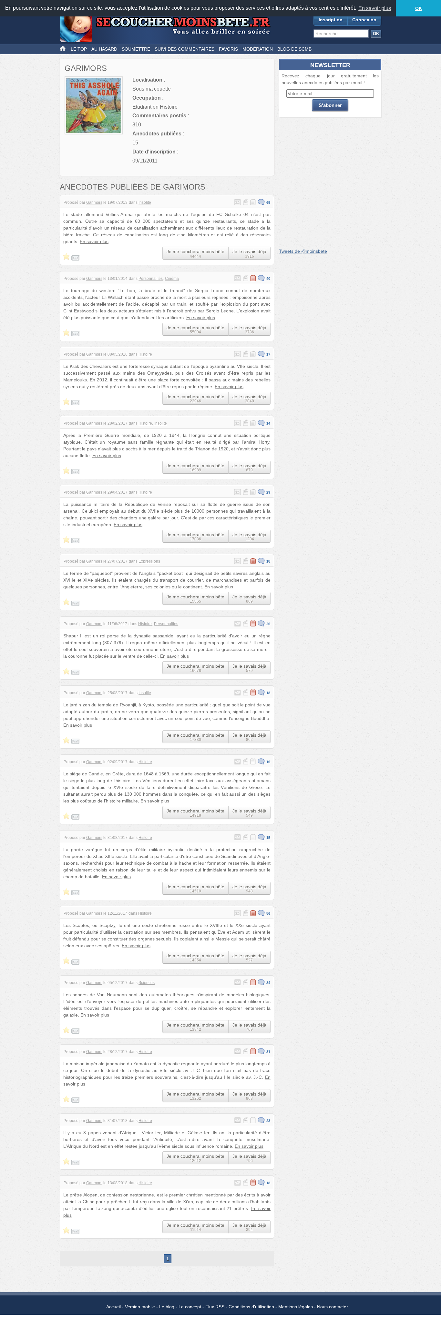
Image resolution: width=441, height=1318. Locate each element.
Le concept (190, 1306)
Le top (79, 49)
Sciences (146, 982)
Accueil (113, 1306)
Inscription (331, 19)
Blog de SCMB (294, 49)
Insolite (144, 202)
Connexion (364, 19)
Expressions (149, 561)
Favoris (228, 49)
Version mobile (140, 1306)
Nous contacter (332, 1306)
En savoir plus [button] (374, 8)
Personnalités (150, 278)
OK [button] (418, 8)
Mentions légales (295, 1306)
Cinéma (172, 278)
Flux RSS (214, 1306)
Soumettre (136, 49)
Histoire (145, 354)
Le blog (166, 1306)
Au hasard (104, 49)
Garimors (94, 202)
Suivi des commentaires (184, 49)
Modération (257, 49)
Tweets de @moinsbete (303, 251)
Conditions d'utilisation (251, 1306)
